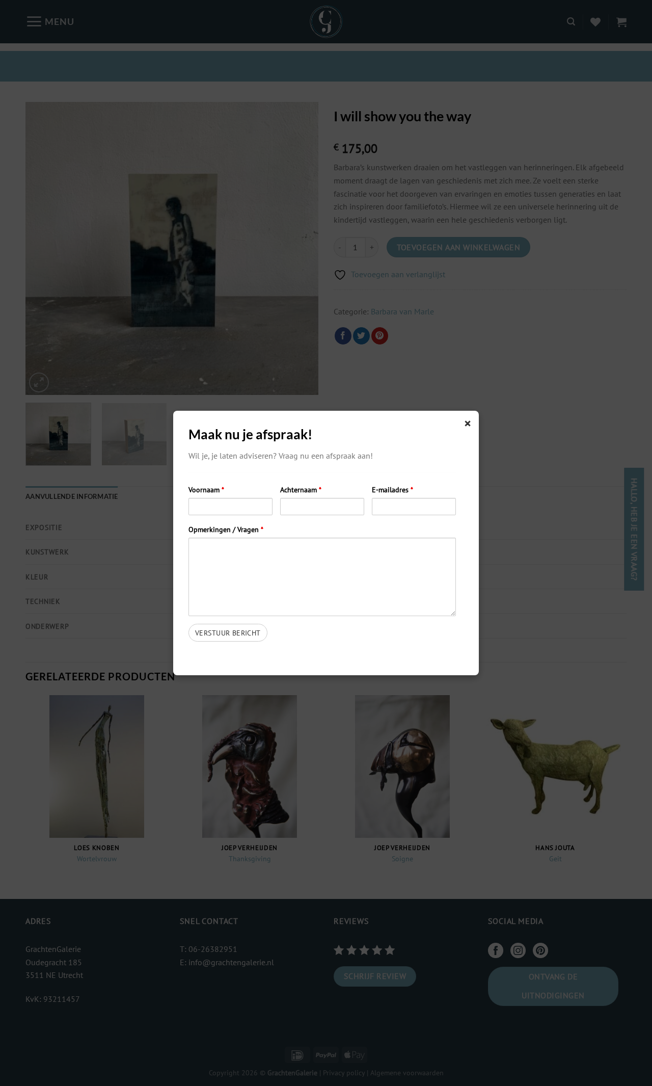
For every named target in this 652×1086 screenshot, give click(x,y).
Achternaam (300, 489)
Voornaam (206, 489)
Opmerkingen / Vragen (225, 529)
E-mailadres (392, 489)
